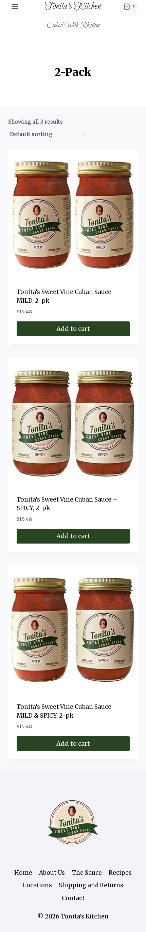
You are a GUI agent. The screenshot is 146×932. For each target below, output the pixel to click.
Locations (37, 885)
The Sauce (87, 872)
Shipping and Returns (91, 885)
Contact (73, 898)
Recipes (120, 872)
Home (23, 872)
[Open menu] (15, 7)
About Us (52, 872)
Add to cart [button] (73, 329)
